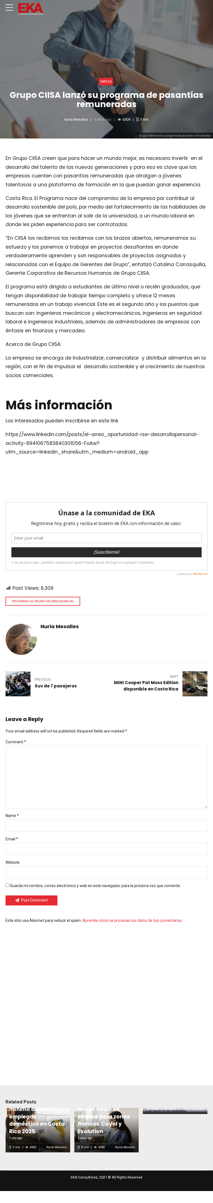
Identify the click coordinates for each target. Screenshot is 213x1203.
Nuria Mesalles (76, 119)
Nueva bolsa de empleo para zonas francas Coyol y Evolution (104, 1120)
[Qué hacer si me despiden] (174, 1111)
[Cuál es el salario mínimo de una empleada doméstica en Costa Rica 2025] (37, 1130)
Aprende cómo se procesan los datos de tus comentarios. (132, 920)
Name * (12, 815)
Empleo (105, 82)
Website (13, 862)
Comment (16, 742)
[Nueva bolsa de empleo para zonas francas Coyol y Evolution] (105, 1130)
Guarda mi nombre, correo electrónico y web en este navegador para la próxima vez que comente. (95, 885)
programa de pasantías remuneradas (43, 601)
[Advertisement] (106, 1000)
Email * (12, 839)
